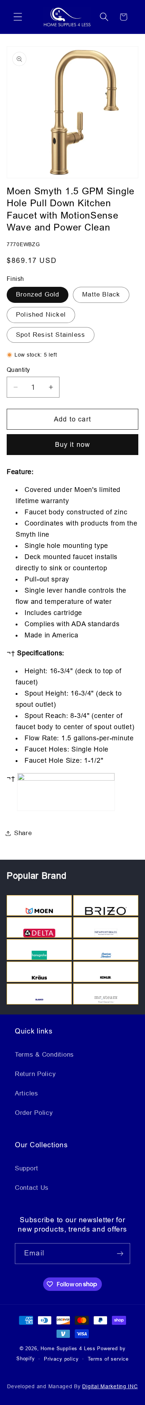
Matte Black (101, 294)
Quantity (18, 370)
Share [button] (23, 833)
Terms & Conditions (44, 1054)
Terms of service (108, 1359)
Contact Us (32, 1187)
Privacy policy (61, 1359)
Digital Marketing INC (110, 1386)
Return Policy (35, 1074)
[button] (18, 17)
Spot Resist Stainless (50, 334)
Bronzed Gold (37, 294)
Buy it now (72, 444)
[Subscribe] (120, 1253)
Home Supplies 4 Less (68, 1348)
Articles (26, 1093)
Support (26, 1168)
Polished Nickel (41, 314)
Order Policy (34, 1112)
